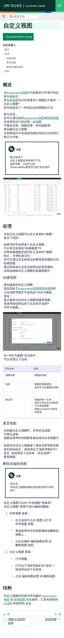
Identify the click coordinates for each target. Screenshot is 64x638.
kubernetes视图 (17, 92)
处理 (6, 53)
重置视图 (11, 62)
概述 (6, 49)
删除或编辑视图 (14, 66)
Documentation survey (19, 36)
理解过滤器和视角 (16, 621)
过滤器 (8, 603)
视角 (28, 603)
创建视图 (11, 58)
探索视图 (12, 100)
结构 (6, 71)
